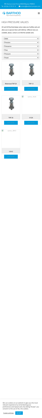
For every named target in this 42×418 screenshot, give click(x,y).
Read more (11, 89)
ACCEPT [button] (19, 413)
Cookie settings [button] (8, 413)
